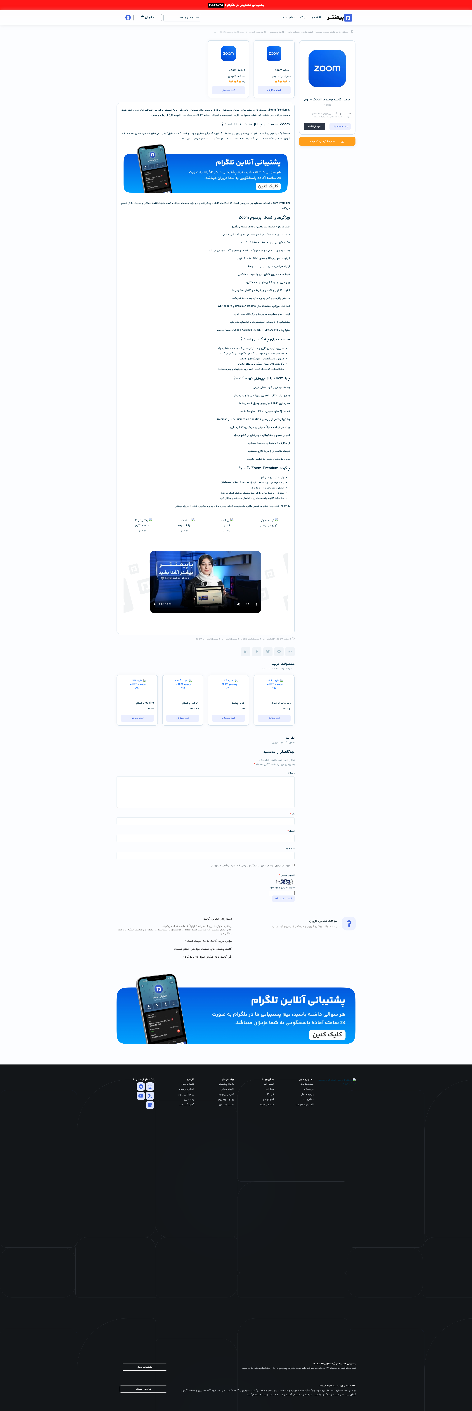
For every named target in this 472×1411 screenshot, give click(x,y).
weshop (287, 708)
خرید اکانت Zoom (250, 639)
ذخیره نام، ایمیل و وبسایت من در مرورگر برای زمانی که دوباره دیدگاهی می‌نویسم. (251, 865)
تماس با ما (288, 18)
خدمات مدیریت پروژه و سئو (328, 117)
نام (292, 814)
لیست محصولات (340, 126)
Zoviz (242, 708)
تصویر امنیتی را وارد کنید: (282, 887)
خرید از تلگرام (314, 126)
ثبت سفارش (274, 90)
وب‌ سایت (289, 848)
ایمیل (291, 831)
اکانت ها (316, 18)
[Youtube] (141, 1096)
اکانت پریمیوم (330, 113)
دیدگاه (290, 773)
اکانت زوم (268, 639)
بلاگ (302, 18)
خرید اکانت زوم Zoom (206, 639)
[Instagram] (150, 1086)
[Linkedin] (150, 1105)
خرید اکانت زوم (229, 639)
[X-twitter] (150, 1096)
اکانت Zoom (282, 639)
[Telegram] (141, 1086)
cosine (150, 708)
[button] (182, 17)
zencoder (194, 708)
